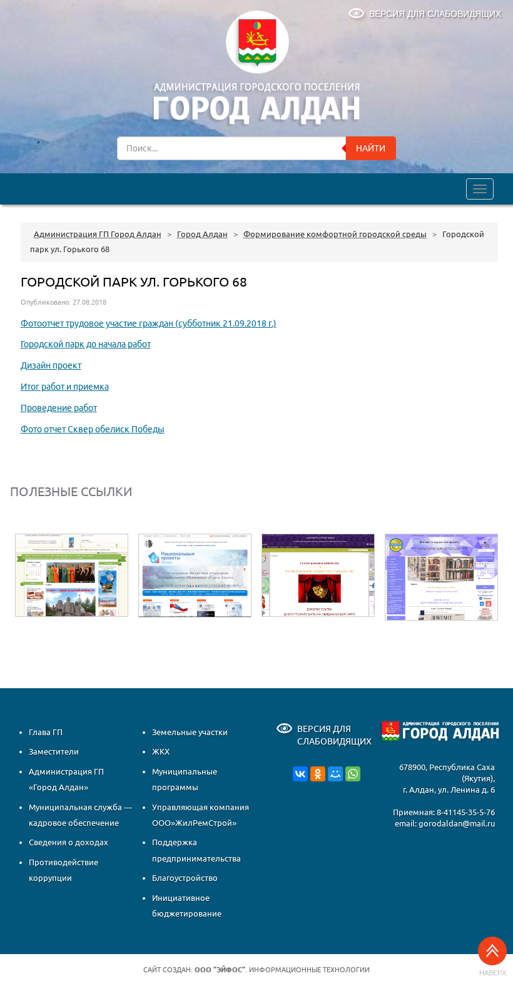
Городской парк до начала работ (86, 344)
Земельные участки (190, 732)
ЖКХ (161, 751)
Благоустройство (185, 877)
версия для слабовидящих (435, 14)
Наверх (492, 973)
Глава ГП (46, 732)
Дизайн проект (51, 365)
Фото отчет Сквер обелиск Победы (93, 429)
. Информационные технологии (282, 969)
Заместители (54, 751)
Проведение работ (59, 408)
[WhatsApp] (352, 773)
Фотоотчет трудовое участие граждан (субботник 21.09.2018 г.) (149, 323)
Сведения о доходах (68, 842)
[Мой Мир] (335, 773)
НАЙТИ (370, 148)
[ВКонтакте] (300, 773)
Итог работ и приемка (65, 387)
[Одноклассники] (317, 773)
